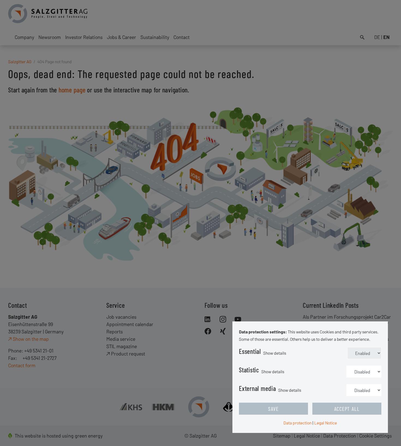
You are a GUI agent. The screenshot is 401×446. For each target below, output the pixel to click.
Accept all (347, 408)
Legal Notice (325, 422)
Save (273, 408)
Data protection (297, 422)
